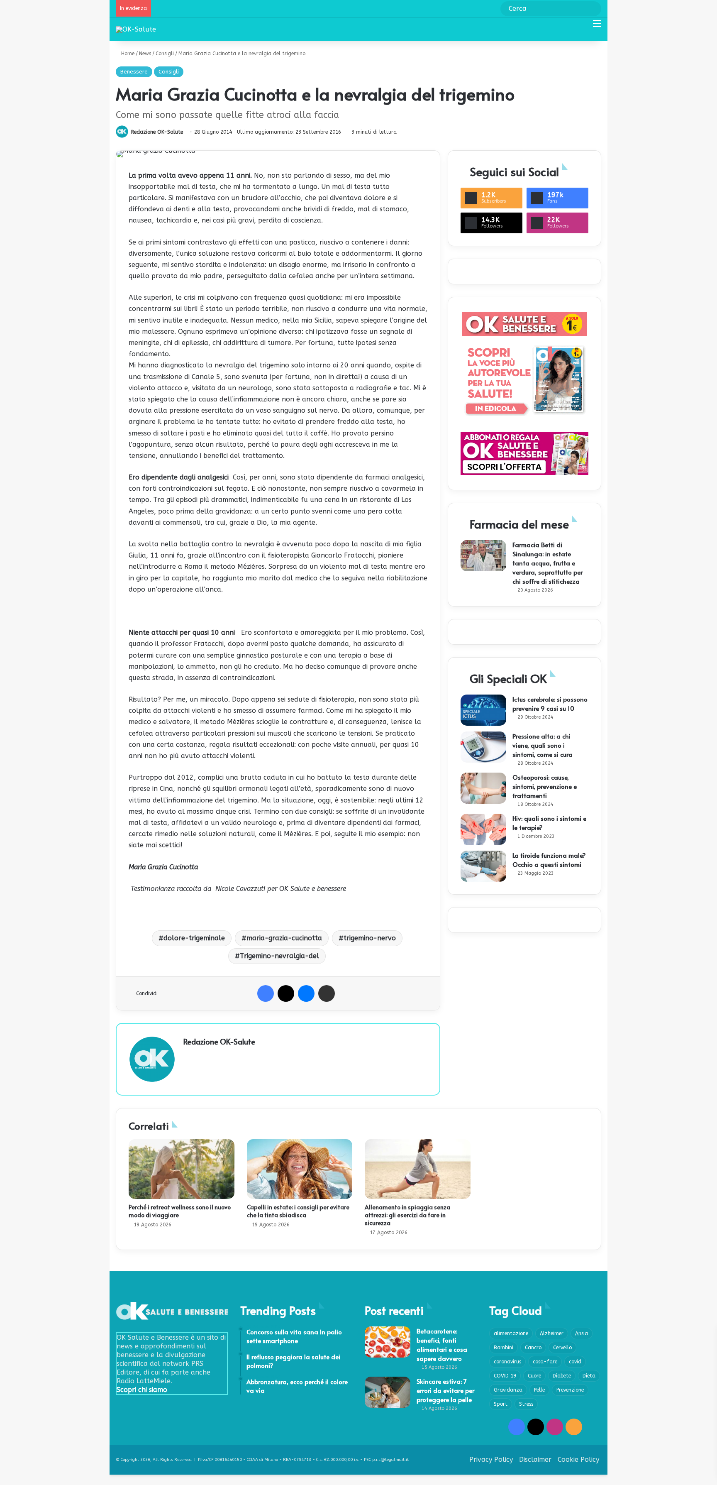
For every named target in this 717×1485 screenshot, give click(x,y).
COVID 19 (505, 1376)
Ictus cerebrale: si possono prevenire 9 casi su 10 (550, 703)
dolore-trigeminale (194, 938)
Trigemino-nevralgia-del (279, 956)
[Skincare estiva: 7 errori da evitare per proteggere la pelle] (387, 1392)
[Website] (188, 1056)
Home (127, 53)
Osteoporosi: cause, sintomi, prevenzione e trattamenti (544, 786)
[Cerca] (582, 26)
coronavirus (507, 1362)
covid (575, 1362)
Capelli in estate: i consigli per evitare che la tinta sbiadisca (298, 1211)
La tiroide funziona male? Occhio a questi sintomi (549, 859)
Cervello (562, 1347)
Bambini (503, 1347)
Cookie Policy (578, 1459)
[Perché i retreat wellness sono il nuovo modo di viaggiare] (181, 1169)
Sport (500, 1404)
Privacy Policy (491, 1459)
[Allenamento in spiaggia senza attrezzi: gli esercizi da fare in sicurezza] (418, 1169)
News (145, 53)
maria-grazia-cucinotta (284, 938)
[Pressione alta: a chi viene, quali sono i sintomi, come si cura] (483, 747)
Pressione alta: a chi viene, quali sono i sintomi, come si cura (542, 744)
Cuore (534, 1376)
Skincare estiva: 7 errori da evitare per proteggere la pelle (445, 1390)
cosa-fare (545, 1362)
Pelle (539, 1390)
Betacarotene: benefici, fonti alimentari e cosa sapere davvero (442, 1344)
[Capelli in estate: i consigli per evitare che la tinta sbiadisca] (300, 1169)
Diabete (562, 1376)
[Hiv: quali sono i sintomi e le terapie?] (483, 829)
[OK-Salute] (136, 29)
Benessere (134, 72)
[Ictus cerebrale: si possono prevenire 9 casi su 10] (483, 710)
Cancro (533, 1347)
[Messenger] (306, 993)
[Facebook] (265, 993)
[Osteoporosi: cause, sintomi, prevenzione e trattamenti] (483, 788)
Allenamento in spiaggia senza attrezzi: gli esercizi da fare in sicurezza (407, 1215)
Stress (526, 1404)
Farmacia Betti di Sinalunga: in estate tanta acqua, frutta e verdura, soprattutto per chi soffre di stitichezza (547, 562)
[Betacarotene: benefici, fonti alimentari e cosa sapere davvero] (387, 1342)
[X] (286, 993)
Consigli (165, 53)
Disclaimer (535, 1459)
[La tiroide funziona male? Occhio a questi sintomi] (483, 866)
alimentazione (511, 1333)
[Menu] (597, 26)
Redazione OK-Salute (157, 132)
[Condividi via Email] (326, 993)
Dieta (589, 1376)
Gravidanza (508, 1390)
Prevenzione (570, 1390)
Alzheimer (551, 1333)
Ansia (581, 1333)
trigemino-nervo (370, 938)
